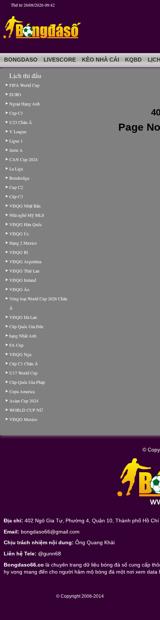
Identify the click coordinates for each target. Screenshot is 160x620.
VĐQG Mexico (23, 419)
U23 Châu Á (20, 122)
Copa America (22, 391)
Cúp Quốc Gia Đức (26, 326)
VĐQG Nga (20, 354)
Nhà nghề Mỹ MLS (26, 215)
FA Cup (16, 345)
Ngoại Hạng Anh (24, 104)
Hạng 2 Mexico (23, 243)
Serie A (16, 150)
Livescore (60, 60)
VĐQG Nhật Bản (25, 206)
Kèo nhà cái (100, 60)
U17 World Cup (23, 373)
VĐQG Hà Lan (23, 317)
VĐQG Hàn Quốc (25, 224)
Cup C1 (16, 113)
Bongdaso (21, 60)
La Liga (16, 169)
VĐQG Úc (19, 233)
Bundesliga (19, 178)
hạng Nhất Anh (22, 336)
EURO (15, 94)
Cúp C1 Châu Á (23, 363)
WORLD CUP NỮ (26, 410)
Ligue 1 (16, 141)
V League (17, 131)
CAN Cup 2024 (23, 159)
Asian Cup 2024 (23, 401)
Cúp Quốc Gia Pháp (27, 382)
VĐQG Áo (19, 289)
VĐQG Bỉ (18, 252)
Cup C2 (16, 187)
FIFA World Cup (24, 85)
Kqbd (133, 60)
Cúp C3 (16, 196)
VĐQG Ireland (22, 280)
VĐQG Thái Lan (24, 271)
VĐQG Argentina (25, 261)
